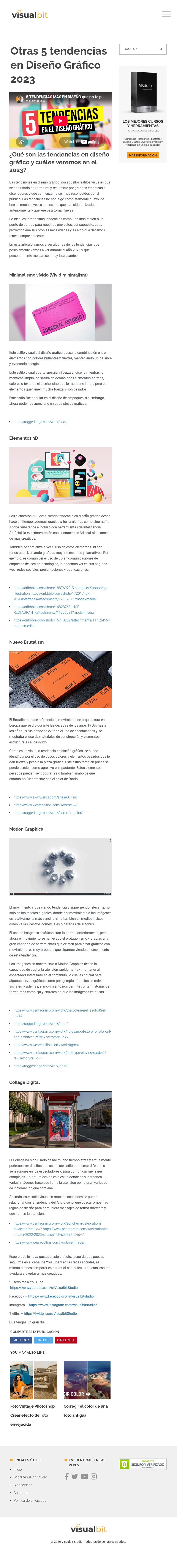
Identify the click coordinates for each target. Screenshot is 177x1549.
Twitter (43, 1340)
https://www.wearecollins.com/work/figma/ (46, 1045)
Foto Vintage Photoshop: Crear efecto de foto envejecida (32, 1415)
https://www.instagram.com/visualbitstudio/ (63, 1305)
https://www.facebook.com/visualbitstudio (61, 1296)
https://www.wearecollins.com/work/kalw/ (45, 805)
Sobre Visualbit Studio (30, 1477)
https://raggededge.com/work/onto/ (41, 1024)
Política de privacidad (30, 1500)
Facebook (21, 1340)
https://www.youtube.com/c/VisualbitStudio (44, 1288)
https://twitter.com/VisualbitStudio (50, 1314)
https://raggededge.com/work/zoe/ (40, 422)
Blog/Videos (23, 1485)
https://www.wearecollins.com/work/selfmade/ (49, 1242)
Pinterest (66, 1340)
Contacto (20, 1493)
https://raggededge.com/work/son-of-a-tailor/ (48, 813)
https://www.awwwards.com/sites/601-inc (46, 797)
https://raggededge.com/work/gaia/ (41, 1066)
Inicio (18, 1469)
